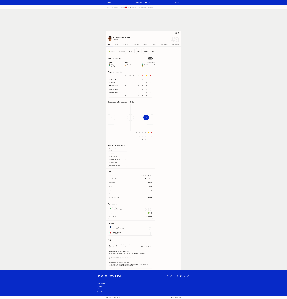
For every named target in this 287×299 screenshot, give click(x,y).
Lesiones (145, 44)
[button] (109, 2)
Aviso (98, 288)
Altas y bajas (175, 44)
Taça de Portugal (116, 232)
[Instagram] (184, 276)
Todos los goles (164, 44)
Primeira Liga (112, 82)
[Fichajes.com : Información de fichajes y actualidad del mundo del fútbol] (143, 2)
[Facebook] (177, 276)
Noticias (117, 44)
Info (109, 44)
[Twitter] (181, 276)
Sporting (115, 39)
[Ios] (171, 276)
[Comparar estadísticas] (176, 33)
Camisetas (125, 44)
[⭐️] (178, 33)
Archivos (99, 291)
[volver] (108, 33)
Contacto (99, 286)
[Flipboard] (188, 276)
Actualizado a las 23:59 (176, 297)
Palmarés (154, 44)
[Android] (167, 276)
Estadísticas (135, 44)
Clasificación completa (114, 165)
